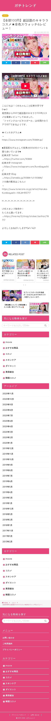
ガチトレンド (25, 5)
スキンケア (11, 360)
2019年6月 (8, 481)
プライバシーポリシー (12, 649)
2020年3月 (8, 432)
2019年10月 (8, 459)
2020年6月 (8, 421)
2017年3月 (8, 536)
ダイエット (11, 366)
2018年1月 (7, 525)
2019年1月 (7, 503)
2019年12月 (8, 448)
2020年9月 (8, 404)
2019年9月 (8, 465)
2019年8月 (8, 470)
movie (9, 342)
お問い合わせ (8, 638)
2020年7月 (8, 415)
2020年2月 (8, 437)
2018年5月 (8, 514)
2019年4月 (8, 492)
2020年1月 (8, 443)
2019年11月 (8, 454)
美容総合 (10, 372)
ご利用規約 (7, 643)
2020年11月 (8, 393)
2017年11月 (8, 530)
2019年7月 (8, 476)
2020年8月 (8, 410)
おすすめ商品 (12, 348)
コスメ (5, 15)
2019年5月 (8, 486)
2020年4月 (8, 426)
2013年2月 (8, 541)
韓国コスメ (11, 378)
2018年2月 (8, 519)
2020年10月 (8, 399)
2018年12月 (8, 508)
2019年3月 (8, 497)
